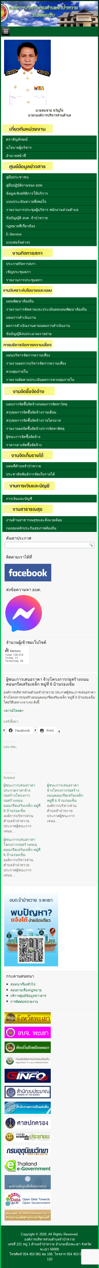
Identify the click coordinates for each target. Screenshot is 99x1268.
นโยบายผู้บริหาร (19, 147)
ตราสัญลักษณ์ (17, 139)
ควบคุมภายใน (17, 371)
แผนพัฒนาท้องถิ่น (20, 301)
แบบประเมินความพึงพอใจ (26, 201)
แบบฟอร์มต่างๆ (18, 242)
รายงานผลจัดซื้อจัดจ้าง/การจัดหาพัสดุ (35, 428)
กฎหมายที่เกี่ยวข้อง (20, 226)
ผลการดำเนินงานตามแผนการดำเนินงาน (38, 326)
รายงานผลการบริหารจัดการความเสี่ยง (36, 363)
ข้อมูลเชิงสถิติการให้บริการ (27, 193)
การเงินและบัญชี (19, 499)
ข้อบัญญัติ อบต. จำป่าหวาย (27, 218)
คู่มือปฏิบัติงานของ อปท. (24, 185)
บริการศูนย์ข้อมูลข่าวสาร (28, 996)
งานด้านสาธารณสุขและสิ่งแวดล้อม (34, 520)
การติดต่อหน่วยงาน (24, 1002)
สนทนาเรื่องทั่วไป (22, 984)
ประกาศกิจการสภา (21, 264)
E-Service (14, 234)
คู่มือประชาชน (17, 177)
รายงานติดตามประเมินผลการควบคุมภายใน (40, 380)
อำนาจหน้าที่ (16, 156)
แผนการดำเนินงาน (21, 317)
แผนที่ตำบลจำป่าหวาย (23, 466)
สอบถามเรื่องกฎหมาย (26, 990)
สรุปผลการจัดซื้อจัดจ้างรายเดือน (31, 412)
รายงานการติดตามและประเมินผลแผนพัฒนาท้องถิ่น (46, 309)
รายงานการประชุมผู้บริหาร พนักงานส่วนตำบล (42, 210)
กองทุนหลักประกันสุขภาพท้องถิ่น (31, 528)
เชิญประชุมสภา (18, 272)
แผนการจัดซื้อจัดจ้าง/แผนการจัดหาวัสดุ (36, 404)
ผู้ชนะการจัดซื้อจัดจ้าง (23, 437)
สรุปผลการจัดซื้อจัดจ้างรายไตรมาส (33, 420)
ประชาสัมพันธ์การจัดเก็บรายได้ (30, 474)
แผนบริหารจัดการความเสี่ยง (28, 355)
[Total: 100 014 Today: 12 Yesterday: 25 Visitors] (16, 668)
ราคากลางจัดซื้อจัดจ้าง (24, 445)
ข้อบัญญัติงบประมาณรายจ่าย (29, 334)
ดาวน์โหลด (14, 711)
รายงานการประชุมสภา (24, 280)
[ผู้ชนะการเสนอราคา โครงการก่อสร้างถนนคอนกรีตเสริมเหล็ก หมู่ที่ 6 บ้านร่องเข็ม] (25, 857)
